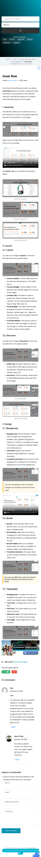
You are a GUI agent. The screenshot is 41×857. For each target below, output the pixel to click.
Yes (5, 672)
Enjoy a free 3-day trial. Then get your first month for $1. (21, 852)
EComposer (31, 848)
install (12, 39)
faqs (5, 39)
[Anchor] (15, 107)
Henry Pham (13, 80)
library (29, 39)
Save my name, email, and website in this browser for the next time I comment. (18, 778)
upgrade (20, 39)
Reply (13, 727)
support (16, 43)
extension (6, 43)
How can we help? (21, 662)
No (14, 672)
